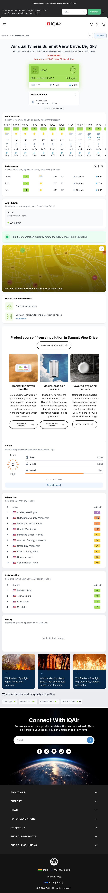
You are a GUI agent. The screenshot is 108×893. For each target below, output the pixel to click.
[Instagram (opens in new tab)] (61, 751)
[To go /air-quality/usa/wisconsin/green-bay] (54, 546)
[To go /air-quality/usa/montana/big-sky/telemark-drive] (54, 596)
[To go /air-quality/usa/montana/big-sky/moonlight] (54, 607)
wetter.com (57, 479)
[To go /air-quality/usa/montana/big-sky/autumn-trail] (54, 601)
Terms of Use (54, 876)
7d (102, 166)
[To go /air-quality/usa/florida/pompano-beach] (54, 534)
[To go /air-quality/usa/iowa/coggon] (54, 557)
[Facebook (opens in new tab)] (39, 751)
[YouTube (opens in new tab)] (54, 751)
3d (95, 166)
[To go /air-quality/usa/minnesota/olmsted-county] (54, 540)
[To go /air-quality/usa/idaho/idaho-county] (54, 551)
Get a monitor (21, 318)
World (3, 36)
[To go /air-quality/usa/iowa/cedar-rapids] (54, 562)
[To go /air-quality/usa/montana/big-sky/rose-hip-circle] (54, 590)
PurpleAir (60, 108)
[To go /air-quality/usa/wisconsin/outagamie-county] (54, 518)
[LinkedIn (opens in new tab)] (68, 751)
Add (102, 35)
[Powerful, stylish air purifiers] (84, 368)
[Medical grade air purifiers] (54, 368)
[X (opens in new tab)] (46, 751)
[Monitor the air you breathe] (23, 368)
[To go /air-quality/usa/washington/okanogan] (54, 523)
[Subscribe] (90, 740)
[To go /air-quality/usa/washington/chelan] (54, 512)
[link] (92, 24)
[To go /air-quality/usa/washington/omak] (54, 529)
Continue (94, 11)
